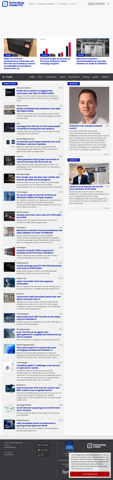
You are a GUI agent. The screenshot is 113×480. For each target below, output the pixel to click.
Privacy (7, 445)
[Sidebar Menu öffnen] (108, 4)
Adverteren (8, 454)
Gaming (86, 77)
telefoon (105, 77)
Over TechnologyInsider (13, 443)
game (95, 77)
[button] (36, 4)
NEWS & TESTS (10, 84)
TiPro (40, 77)
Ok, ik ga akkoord (89, 474)
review (32, 77)
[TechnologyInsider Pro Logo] (13, 4)
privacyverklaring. (86, 469)
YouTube (44, 450)
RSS (42, 455)
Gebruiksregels (10, 447)
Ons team (8, 452)
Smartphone (73, 77)
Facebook (44, 445)
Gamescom (51, 77)
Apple (62, 77)
